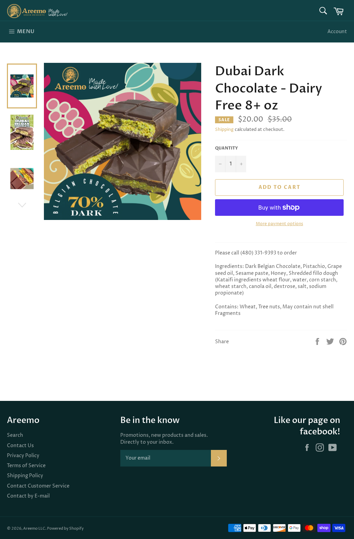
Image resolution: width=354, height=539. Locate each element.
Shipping (224, 129)
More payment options (279, 224)
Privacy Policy (23, 455)
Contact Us (20, 445)
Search (15, 435)
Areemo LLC (34, 528)
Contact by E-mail (28, 496)
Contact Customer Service (38, 486)
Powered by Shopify (65, 528)
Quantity (226, 148)
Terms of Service (26, 465)
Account (337, 31)
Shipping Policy (25, 475)
